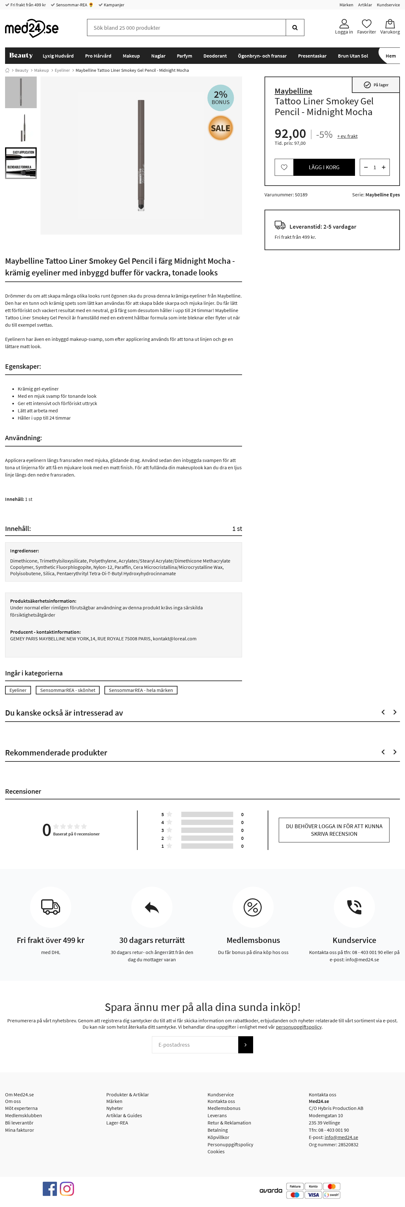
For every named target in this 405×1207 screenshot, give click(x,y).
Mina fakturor (19, 1130)
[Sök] (295, 27)
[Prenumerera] (245, 1044)
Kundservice (388, 5)
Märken (346, 5)
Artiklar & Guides (124, 1115)
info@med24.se (341, 1137)
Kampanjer (113, 5)
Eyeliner (62, 70)
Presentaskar (312, 55)
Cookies (216, 1151)
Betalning (218, 1130)
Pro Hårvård (98, 55)
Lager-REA (117, 1122)
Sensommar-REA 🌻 (74, 5)
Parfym (184, 55)
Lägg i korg (324, 167)
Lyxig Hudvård (58, 55)
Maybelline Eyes (382, 194)
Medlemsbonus (224, 1108)
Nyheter (114, 1108)
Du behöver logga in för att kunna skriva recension (334, 829)
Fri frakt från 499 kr (27, 5)
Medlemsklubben (23, 1115)
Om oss (13, 1101)
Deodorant (215, 55)
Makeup (131, 55)
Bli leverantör (19, 1122)
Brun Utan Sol (353, 55)
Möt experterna (21, 1108)
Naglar (158, 55)
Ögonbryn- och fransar (262, 55)
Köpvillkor (218, 1137)
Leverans (217, 1115)
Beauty (21, 70)
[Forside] (7, 70)
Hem (391, 55)
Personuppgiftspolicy (230, 1144)
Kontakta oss (221, 1101)
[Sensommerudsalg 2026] (220, 127)
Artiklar (365, 5)
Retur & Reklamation (229, 1122)
